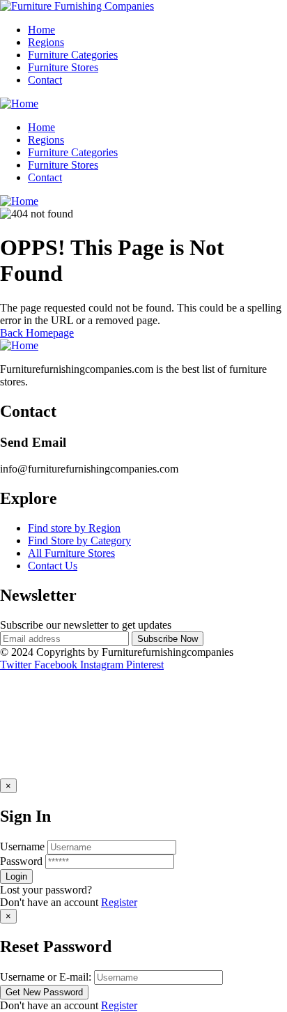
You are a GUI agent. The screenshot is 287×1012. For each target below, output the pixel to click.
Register (119, 902)
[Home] (19, 103)
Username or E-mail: (45, 977)
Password (21, 861)
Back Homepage (37, 333)
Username (22, 846)
